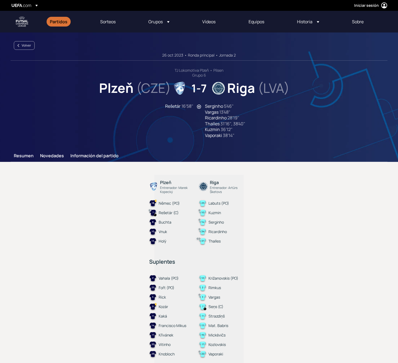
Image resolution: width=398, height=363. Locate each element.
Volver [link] (26, 45)
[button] (159, 22)
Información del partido (94, 155)
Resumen (24, 155)
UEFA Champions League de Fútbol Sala (22, 22)
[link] (58, 22)
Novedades (52, 155)
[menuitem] (68, 22)
